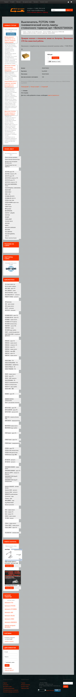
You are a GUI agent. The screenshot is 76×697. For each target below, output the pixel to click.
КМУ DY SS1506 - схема (11, 292)
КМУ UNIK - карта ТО (10, 288)
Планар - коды (8, 498)
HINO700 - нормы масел (11, 355)
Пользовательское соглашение (10, 690)
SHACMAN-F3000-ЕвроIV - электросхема (11, 480)
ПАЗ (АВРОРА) (8, 231)
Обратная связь (25, 688)
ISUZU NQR (8, 190)
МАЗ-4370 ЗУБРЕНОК (10, 227)
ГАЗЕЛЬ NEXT (8, 219)
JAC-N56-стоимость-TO (10, 173)
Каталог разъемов (9, 504)
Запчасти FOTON (10, 606)
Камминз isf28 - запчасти (11, 490)
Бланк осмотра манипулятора (12, 159)
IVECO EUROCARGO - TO (11, 362)
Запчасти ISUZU (10, 616)
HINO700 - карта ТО (10, 353)
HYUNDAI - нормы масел (11, 319)
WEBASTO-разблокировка (11, 494)
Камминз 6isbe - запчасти (11, 492)
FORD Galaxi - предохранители (12, 443)
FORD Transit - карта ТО (11, 439)
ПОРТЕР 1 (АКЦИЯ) (10, 213)
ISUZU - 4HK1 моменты (10, 378)
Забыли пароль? (9, 670)
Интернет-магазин (25, 684)
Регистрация (8, 668)
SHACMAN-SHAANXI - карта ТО (12, 470)
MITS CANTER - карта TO (11, 410)
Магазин (19, 2)
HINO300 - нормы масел (11, 343)
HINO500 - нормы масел (11, 349)
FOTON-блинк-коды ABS (11, 454)
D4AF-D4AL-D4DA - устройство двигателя (12, 334)
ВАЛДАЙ (7, 217)
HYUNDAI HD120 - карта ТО (11, 317)
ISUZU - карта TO (9, 376)
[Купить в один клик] (54, 61)
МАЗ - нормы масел (10, 510)
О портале (5, 684)
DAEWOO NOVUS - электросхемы (9, 399)
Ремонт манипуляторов (10, 238)
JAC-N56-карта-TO (9, 171)
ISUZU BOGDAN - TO (10, 380)
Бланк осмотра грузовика (11, 157)
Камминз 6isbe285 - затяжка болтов (12, 487)
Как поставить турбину (10, 286)
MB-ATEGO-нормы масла (11, 425)
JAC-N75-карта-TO (9, 176)
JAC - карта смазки (9, 304)
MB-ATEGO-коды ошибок (11, 428)
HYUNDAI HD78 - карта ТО (11, 315)
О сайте (12, 2)
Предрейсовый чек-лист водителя (11, 165)
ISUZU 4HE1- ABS (9, 388)
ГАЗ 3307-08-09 (9, 221)
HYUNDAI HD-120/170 (10, 198)
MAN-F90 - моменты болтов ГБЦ (12, 417)
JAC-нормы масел (9, 306)
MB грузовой (8, 208)
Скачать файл (9, 566)
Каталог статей (44, 2)
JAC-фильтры (8, 302)
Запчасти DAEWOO (11, 622)
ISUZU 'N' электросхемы (11, 384)
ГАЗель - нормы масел (10, 523)
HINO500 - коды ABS (10, 351)
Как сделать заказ (27, 2)
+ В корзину (55, 58)
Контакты (36, 2)
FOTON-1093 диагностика (11, 452)
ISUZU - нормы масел (10, 374)
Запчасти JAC (9, 612)
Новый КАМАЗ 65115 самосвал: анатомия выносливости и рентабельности (10, 84)
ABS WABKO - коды (9, 500)
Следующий (44, 86)
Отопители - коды (9, 496)
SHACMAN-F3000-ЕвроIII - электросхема (11, 476)
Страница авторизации (8, 688)
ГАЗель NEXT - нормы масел (12, 525)
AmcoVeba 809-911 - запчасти (12, 294)
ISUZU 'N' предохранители (11, 382)
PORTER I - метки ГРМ (10, 326)
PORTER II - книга (9, 328)
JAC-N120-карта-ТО (10, 180)
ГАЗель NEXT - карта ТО (11, 527)
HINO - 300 (7, 194)
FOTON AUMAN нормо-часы (12, 202)
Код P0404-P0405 (9, 502)
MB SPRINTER (8, 210)
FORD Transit (8, 206)
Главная (6, 2)
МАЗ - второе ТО (9, 514)
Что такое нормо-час (10, 284)
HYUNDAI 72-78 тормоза (11, 321)
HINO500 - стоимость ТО (11, 345)
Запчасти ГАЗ (9, 602)
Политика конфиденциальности (11, 692)
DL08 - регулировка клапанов (12, 402)
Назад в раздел (35, 86)
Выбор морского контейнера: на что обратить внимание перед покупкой (10, 39)
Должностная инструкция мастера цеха (11, 162)
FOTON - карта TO (9, 448)
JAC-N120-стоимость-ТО (11, 182)
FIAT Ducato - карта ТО (10, 433)
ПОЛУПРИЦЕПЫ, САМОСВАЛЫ (12, 188)
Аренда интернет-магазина (10, 626)
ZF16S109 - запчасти (10, 459)
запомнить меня (10, 662)
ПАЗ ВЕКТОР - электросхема (12, 532)
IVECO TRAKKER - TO (10, 369)
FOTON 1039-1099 (9, 200)
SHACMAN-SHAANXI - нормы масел (12, 467)
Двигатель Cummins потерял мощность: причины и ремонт (10, 113)
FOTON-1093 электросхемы (11, 450)
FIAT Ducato (8, 204)
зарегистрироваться (53, 95)
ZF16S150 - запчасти (10, 462)
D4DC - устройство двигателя (12, 332)
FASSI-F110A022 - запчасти (11, 296)
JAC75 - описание (9, 308)
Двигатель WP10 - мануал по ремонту (12, 473)
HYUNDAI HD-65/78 (9, 196)
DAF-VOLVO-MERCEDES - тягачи (11, 184)
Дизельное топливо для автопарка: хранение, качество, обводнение (10, 68)
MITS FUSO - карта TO (10, 407)
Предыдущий (24, 86)
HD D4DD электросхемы (11, 323)
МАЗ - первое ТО (9, 512)
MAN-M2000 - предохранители (12, 420)
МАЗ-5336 (7, 229)
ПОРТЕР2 (7, 215)
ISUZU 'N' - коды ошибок (11, 386)
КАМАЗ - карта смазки (10, 516)
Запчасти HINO (9, 619)
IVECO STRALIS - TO (10, 367)
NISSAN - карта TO (9, 394)
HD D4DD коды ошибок (10, 330)
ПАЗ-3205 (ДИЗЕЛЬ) (10, 233)
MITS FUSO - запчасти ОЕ (11, 412)
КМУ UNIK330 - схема (10, 290)
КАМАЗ (6, 225)
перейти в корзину (9, 641)
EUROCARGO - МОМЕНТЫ (11, 364)
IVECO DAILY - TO (9, 360)
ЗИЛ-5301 (7, 223)
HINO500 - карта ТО (10, 347)
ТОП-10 (7, 236)
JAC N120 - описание (10, 310)
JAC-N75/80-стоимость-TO (11, 178)
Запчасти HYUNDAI (11, 609)
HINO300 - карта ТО (10, 341)
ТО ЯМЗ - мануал (9, 518)
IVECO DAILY (8, 192)
